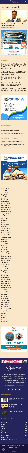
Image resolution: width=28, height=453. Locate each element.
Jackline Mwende (5, 27)
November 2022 (6, 283)
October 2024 (5, 235)
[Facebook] (8, 389)
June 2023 (4, 269)
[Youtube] (19, 389)
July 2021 (4, 313)
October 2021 (5, 307)
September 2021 (6, 309)
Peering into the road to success (15, 141)
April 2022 (4, 294)
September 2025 (6, 212)
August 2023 (5, 264)
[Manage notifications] (3, 449)
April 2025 (4, 222)
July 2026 (4, 190)
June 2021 (4, 315)
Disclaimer (11, 447)
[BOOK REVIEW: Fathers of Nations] (4, 400)
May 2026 (4, 195)
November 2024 (6, 233)
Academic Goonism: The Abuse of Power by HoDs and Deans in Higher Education (13, 89)
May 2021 (4, 317)
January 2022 (5, 300)
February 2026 (5, 201)
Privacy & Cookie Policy (11, 445)
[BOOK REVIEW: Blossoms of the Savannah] (4, 406)
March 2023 (5, 275)
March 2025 (5, 224)
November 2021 (6, 305)
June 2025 (4, 218)
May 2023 (4, 271)
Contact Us (17, 447)
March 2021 (5, 321)
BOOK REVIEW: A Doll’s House (16, 411)
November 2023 (6, 258)
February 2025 (5, 226)
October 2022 (5, 286)
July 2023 (4, 267)
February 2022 (5, 298)
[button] (2, 2)
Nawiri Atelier (14, 451)
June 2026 (4, 193)
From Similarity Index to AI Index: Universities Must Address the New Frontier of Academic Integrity (11, 84)
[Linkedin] (12, 389)
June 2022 (4, 292)
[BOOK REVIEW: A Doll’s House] (4, 413)
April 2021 (4, 319)
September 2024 (6, 237)
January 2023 (5, 279)
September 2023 (6, 262)
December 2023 (6, 256)
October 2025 (5, 209)
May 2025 (4, 220)
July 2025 (4, 216)
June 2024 (4, 243)
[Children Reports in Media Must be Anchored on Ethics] (14, 16)
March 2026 (5, 199)
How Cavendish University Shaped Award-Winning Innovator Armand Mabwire (11, 78)
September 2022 (6, 288)
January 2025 (5, 228)
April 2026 (4, 197)
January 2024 (5, 254)
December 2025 (6, 205)
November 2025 (6, 207)
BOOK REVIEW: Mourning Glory (11, 138)
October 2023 (5, 260)
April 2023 (4, 273)
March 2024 (5, 250)
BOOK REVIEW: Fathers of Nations (16, 398)
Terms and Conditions (21, 445)
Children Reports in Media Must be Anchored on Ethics (12, 24)
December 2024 (6, 231)
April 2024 (4, 248)
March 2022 (5, 296)
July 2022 (4, 290)
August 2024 (5, 239)
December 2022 (6, 281)
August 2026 (5, 188)
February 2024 (5, 252)
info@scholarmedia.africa (17, 385)
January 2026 (5, 203)
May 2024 (4, 245)
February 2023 (5, 277)
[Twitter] (16, 389)
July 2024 (4, 241)
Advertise (4, 445)
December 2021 (6, 302)
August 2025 (5, 214)
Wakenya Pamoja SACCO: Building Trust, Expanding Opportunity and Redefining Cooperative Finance (13, 72)
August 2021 (5, 311)
